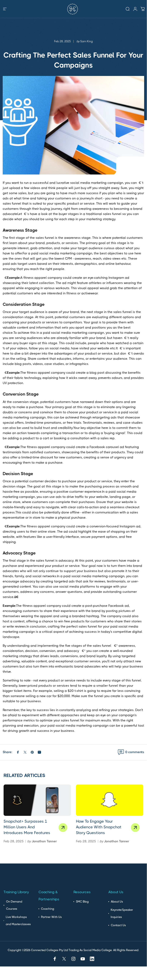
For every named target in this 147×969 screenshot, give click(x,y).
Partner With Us (51, 917)
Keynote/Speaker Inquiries (122, 913)
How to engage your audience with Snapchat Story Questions (98, 827)
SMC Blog (82, 901)
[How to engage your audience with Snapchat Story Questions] (109, 800)
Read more (63, 827)
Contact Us (118, 925)
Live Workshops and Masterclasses (18, 920)
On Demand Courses (14, 905)
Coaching (47, 908)
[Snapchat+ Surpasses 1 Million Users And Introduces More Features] (37, 800)
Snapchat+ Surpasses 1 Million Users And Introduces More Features (27, 827)
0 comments (134, 752)
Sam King (86, 41)
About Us (117, 901)
